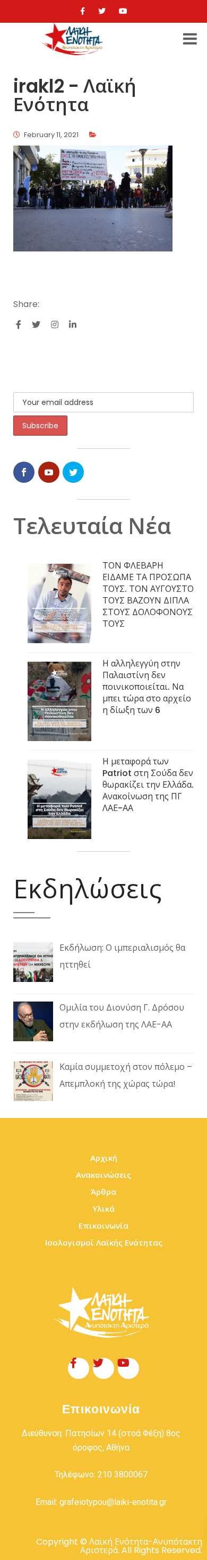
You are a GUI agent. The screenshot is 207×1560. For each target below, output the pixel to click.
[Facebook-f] (78, 1368)
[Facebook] (82, 11)
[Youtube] (123, 11)
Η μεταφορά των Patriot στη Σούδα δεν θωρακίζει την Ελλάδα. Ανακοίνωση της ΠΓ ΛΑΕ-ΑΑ (148, 784)
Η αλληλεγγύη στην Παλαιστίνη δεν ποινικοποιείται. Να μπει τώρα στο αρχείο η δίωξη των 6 (146, 686)
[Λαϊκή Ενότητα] (74, 39)
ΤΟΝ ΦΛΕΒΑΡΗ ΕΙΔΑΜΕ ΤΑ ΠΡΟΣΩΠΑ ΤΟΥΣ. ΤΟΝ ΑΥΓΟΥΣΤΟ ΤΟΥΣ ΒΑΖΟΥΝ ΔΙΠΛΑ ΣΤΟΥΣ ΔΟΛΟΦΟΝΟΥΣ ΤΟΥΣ (148, 595)
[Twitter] (102, 11)
